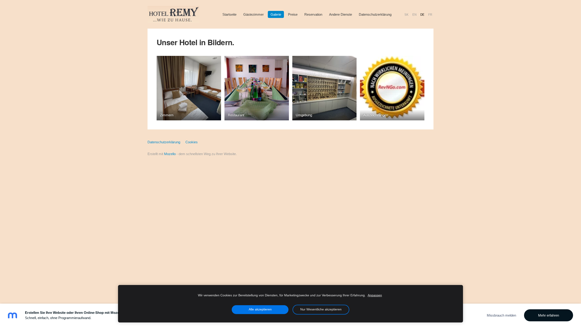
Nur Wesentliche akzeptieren (321, 309)
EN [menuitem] (414, 14)
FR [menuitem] (430, 14)
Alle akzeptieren (260, 309)
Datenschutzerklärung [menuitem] (375, 14)
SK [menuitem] (406, 14)
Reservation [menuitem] (313, 14)
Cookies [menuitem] (191, 142)
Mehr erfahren (548, 315)
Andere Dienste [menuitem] (340, 14)
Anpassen (375, 295)
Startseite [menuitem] (229, 14)
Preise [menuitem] (293, 14)
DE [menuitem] (422, 14)
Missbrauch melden (501, 315)
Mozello (170, 154)
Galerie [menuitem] (276, 14)
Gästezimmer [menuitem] (253, 14)
